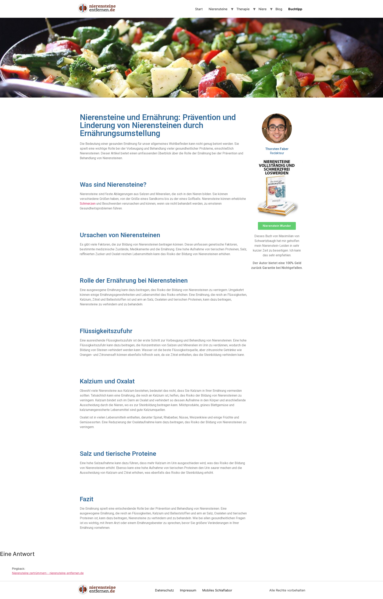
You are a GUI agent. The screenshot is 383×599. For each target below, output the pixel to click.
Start (199, 9)
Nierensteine (218, 9)
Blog (278, 9)
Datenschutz (164, 590)
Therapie (243, 9)
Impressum (188, 590)
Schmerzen (88, 203)
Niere (263, 9)
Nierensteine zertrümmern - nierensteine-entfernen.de (48, 573)
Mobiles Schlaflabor (217, 590)
